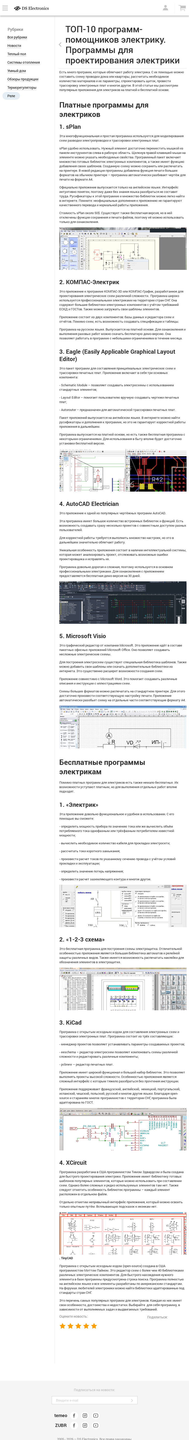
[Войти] (164, 7)
